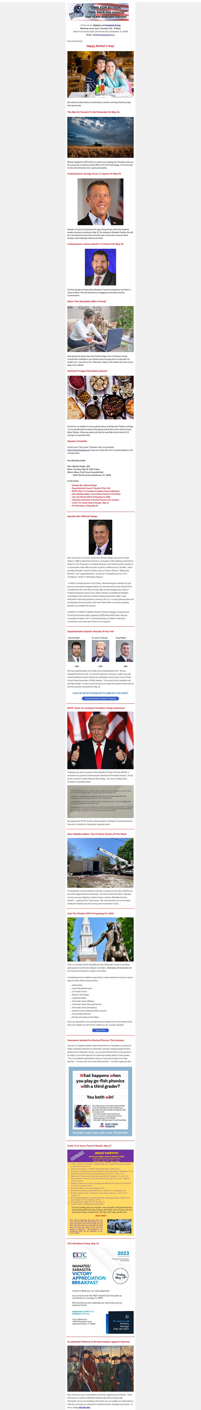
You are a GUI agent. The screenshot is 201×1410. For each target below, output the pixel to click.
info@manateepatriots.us (104, 35)
